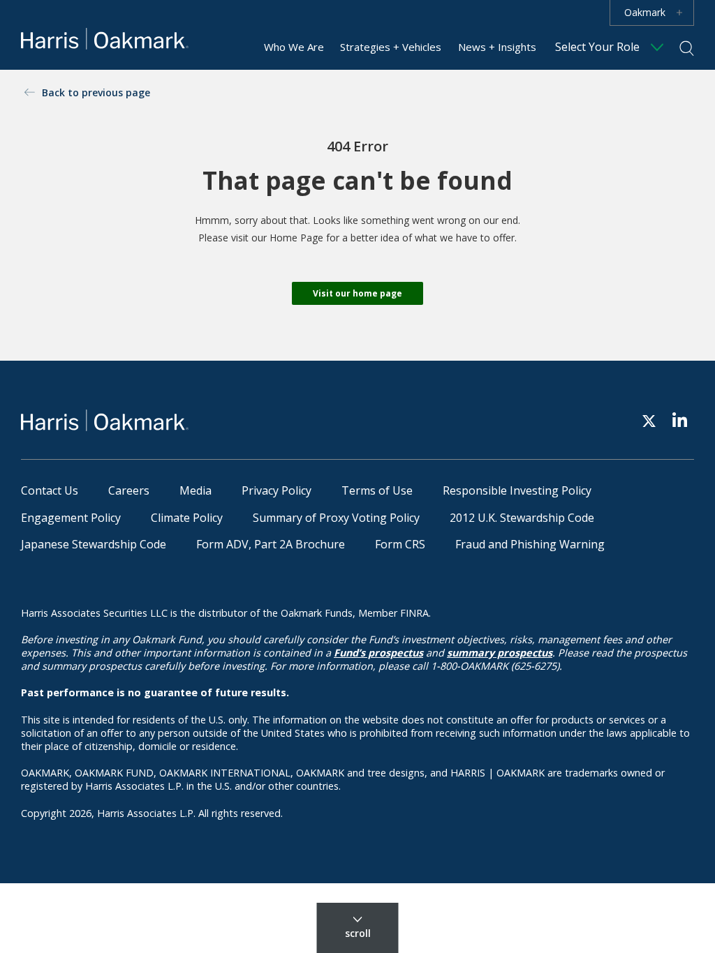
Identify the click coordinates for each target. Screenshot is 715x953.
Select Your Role (597, 46)
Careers (128, 490)
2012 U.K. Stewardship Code (522, 517)
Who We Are (294, 47)
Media (195, 490)
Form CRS (400, 544)
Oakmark (644, 12)
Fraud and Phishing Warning (530, 544)
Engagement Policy (71, 517)
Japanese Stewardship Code (93, 544)
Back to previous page (96, 92)
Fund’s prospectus (378, 652)
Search (686, 48)
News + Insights (497, 47)
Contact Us (49, 490)
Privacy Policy (276, 490)
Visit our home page (357, 293)
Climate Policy (187, 517)
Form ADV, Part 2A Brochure (270, 544)
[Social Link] (649, 420)
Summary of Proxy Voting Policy (336, 517)
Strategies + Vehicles (390, 47)
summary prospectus (499, 652)
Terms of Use (377, 490)
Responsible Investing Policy (517, 490)
